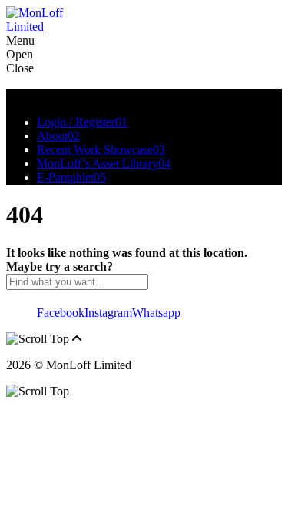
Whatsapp (156, 312)
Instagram (108, 312)
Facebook (60, 312)
